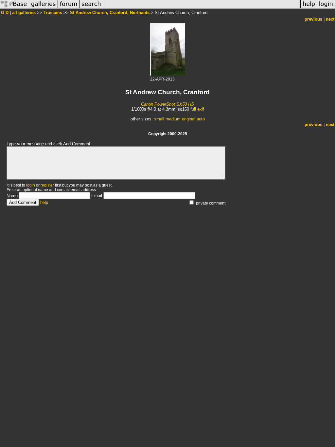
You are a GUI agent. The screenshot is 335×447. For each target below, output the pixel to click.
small (159, 118)
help (44, 202)
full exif (197, 109)
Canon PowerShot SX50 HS (167, 104)
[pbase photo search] (91, 7)
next (330, 19)
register (47, 185)
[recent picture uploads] (43, 7)
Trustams (53, 12)
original (188, 118)
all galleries (24, 12)
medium (173, 118)
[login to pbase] (326, 7)
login (30, 185)
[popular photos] (201, 7)
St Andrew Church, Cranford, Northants (110, 12)
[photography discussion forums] (68, 7)
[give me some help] (308, 7)
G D (5, 12)
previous (313, 19)
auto (201, 118)
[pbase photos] (14, 7)
